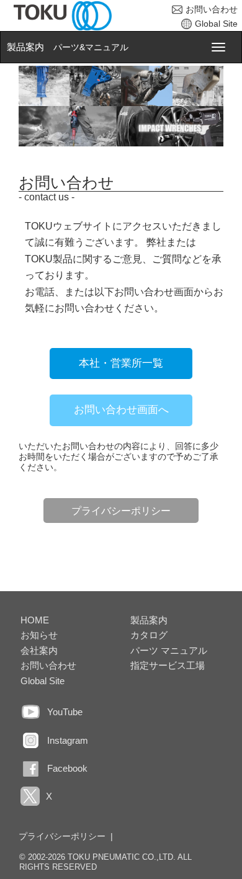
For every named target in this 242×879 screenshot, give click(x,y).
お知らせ (39, 635)
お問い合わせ (212, 9)
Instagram (67, 740)
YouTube (65, 712)
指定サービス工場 (167, 665)
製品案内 (25, 47)
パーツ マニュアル (168, 650)
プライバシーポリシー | (66, 836)
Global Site (216, 24)
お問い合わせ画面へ (121, 410)
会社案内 (39, 650)
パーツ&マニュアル (90, 47)
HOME (34, 620)
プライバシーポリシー (121, 510)
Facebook (67, 768)
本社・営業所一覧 (121, 363)
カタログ (149, 635)
